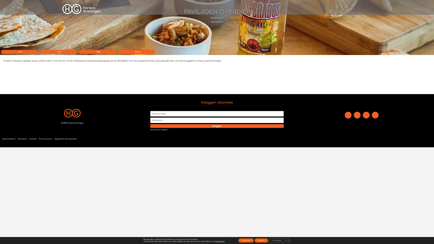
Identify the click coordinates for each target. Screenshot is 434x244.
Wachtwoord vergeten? (159, 130)
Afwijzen (261, 240)
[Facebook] (348, 115)
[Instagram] (366, 115)
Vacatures (22, 139)
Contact (33, 139)
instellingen (220, 241)
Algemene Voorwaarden (65, 139)
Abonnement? (8, 139)
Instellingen (277, 240)
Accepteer (246, 240)
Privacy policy (45, 139)
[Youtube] (357, 115)
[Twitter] (375, 115)
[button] (312, 9)
